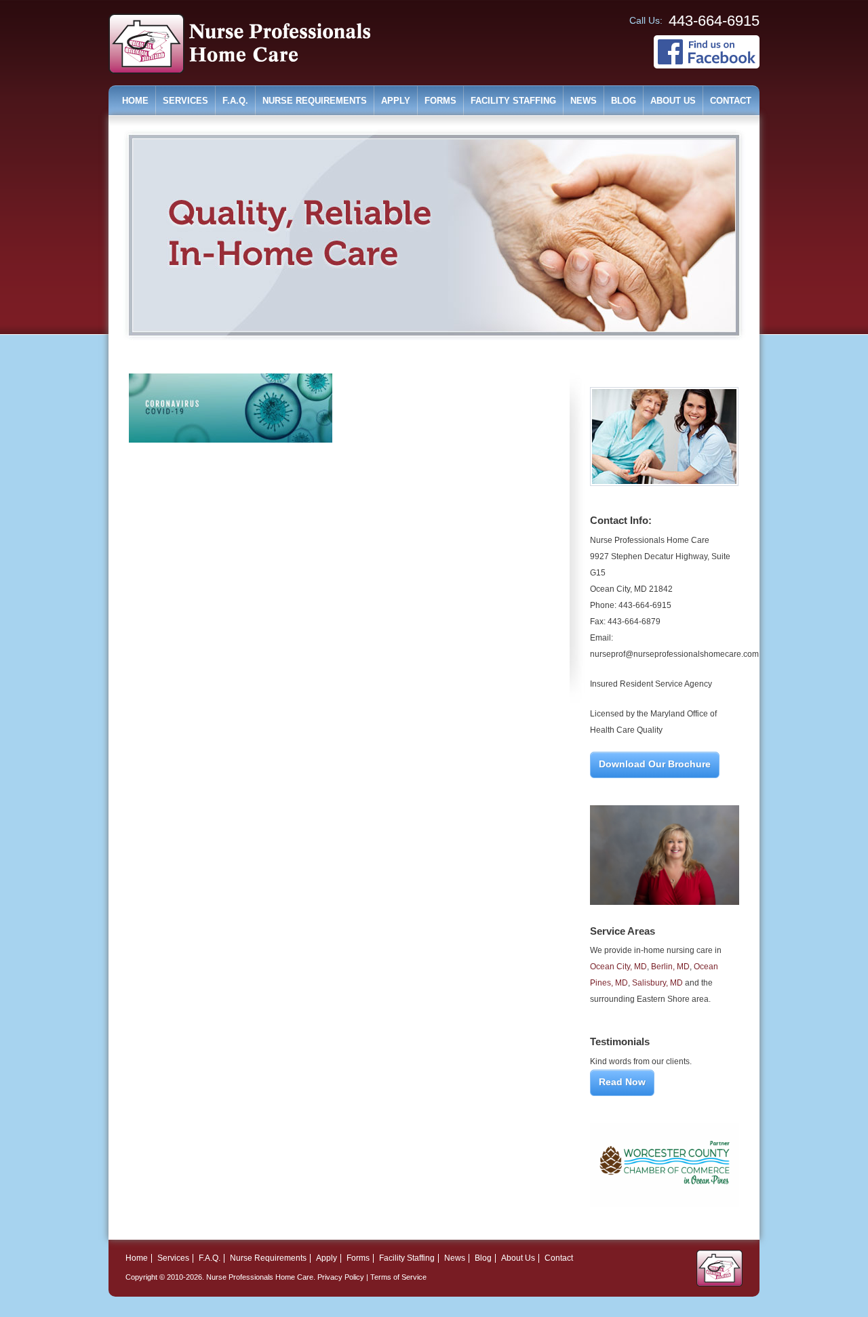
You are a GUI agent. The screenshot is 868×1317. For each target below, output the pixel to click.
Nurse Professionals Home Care (259, 1277)
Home (135, 101)
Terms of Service (398, 1277)
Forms (440, 101)
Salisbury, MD (657, 983)
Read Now (622, 1081)
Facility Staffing (513, 101)
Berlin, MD (670, 966)
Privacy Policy (340, 1277)
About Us (673, 101)
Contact (730, 101)
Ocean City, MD (618, 966)
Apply (395, 101)
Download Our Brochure (655, 763)
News (583, 101)
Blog (623, 101)
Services (185, 101)
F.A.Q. (235, 101)
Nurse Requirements (314, 101)
